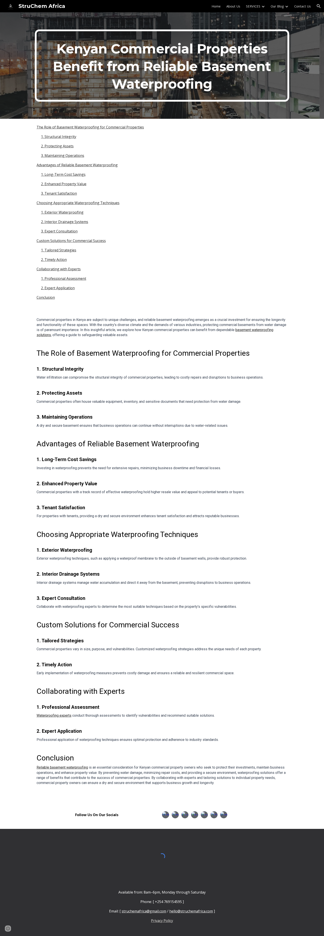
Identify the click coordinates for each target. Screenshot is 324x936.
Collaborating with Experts (59, 269)
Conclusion (46, 297)
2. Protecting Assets (57, 146)
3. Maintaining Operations (62, 155)
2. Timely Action (54, 259)
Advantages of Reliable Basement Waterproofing (77, 165)
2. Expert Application (58, 288)
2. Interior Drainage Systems (64, 221)
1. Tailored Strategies (58, 250)
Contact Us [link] (302, 6)
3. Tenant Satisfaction (59, 193)
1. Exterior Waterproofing (62, 212)
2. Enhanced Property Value (63, 183)
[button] (318, 6)
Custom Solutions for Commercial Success (71, 240)
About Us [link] (233, 6)
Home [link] (216, 6)
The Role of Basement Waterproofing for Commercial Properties (90, 127)
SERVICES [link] (253, 6)
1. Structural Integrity (58, 136)
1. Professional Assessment (63, 278)
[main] (162, 65)
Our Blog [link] (277, 6)
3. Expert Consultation (59, 231)
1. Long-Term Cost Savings (63, 174)
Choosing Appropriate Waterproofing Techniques (78, 202)
